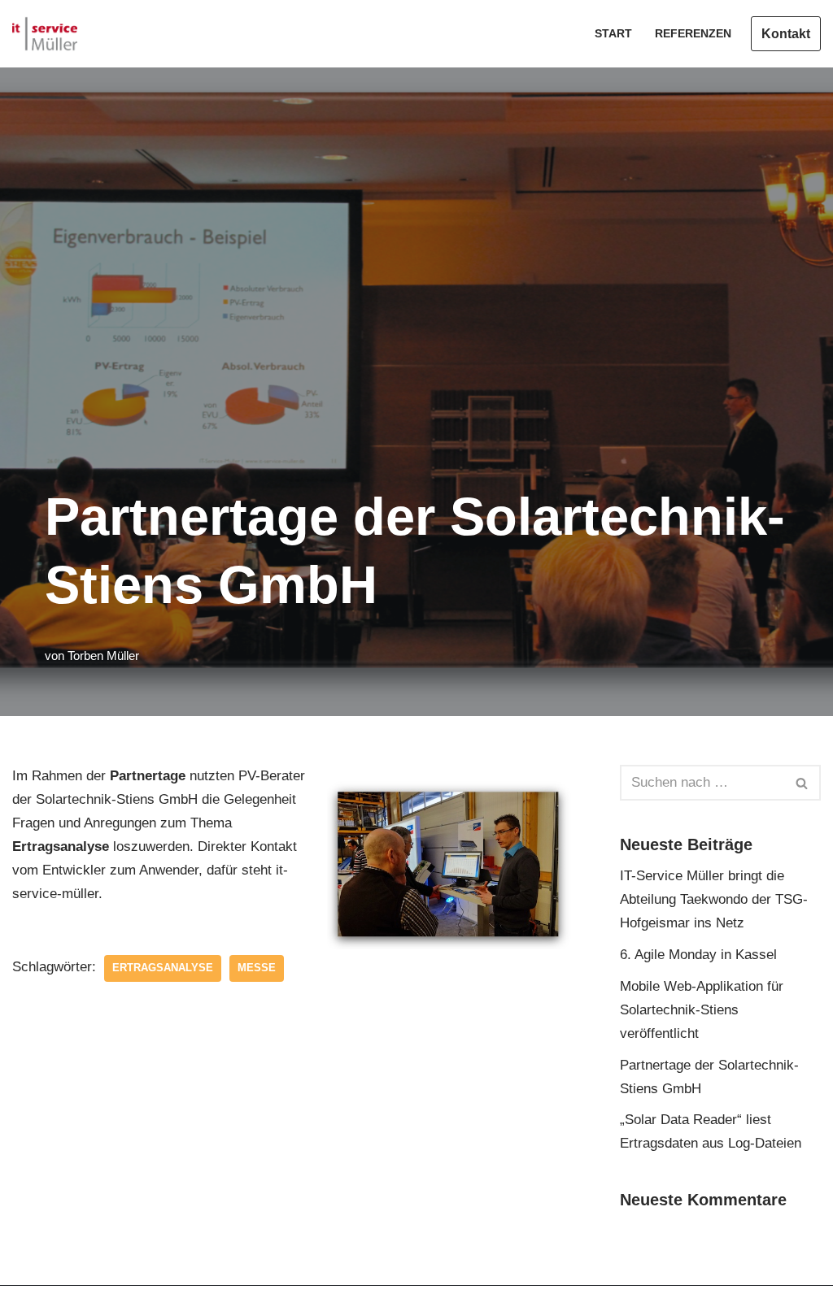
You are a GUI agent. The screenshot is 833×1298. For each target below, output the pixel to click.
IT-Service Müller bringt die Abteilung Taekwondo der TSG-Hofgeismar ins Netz (714, 899)
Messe (257, 968)
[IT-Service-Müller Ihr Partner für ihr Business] (44, 34)
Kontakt (785, 34)
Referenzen (693, 34)
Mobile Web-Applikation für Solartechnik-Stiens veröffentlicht (701, 1010)
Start (613, 34)
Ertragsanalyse (162, 968)
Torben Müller (103, 655)
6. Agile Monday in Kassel (698, 954)
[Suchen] (802, 783)
